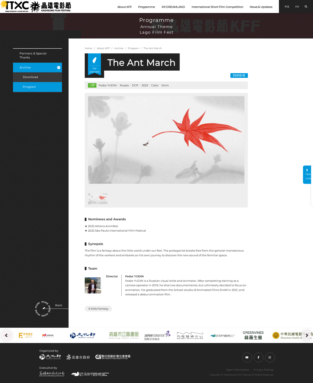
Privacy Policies (264, 369)
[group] (166, 140)
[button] (96, 140)
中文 (287, 6)
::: (2, 2)
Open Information (237, 369)
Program (29, 86)
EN (297, 6)
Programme (146, 7)
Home (88, 48)
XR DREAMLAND (173, 7)
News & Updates (261, 7)
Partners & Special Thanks (33, 55)
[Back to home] (37, 6)
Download (30, 77)
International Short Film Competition (217, 7)
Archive (25, 67)
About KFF (124, 7)
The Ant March (153, 48)
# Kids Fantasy (98, 308)
